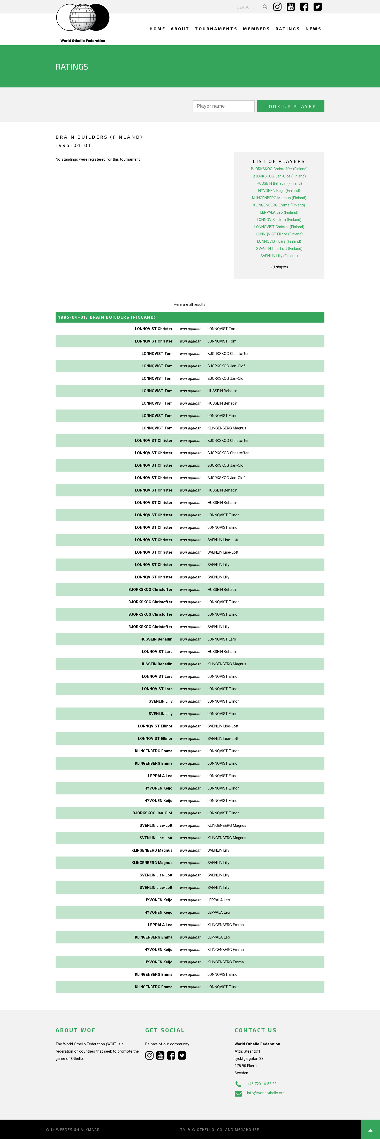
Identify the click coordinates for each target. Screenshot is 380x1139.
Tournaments (216, 28)
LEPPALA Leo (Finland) (279, 212)
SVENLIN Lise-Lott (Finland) (279, 248)
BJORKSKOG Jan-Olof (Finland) (279, 176)
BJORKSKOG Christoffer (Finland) (279, 169)
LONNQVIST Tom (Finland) (279, 219)
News (314, 28)
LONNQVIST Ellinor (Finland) (279, 234)
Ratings (288, 28)
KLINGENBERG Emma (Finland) (279, 205)
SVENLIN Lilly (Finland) (279, 256)
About (180, 28)
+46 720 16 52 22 (261, 1084)
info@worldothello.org (266, 1093)
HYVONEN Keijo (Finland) (279, 190)
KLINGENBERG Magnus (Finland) (279, 198)
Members (256, 28)
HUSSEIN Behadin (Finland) (279, 183)
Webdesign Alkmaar (78, 1130)
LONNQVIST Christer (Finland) (279, 227)
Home (158, 28)
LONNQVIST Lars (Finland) (279, 241)
